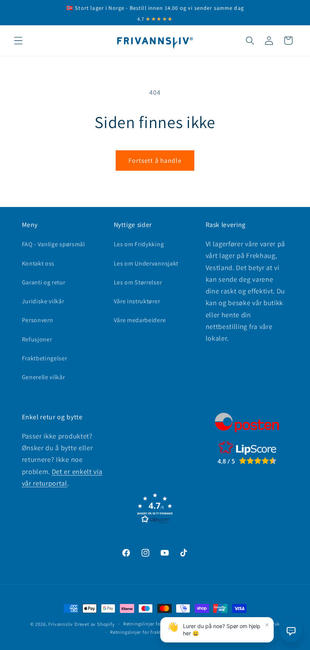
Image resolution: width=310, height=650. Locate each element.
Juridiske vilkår (43, 301)
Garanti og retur (43, 282)
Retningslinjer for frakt (135, 632)
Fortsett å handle (155, 160)
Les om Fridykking (139, 244)
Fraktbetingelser (44, 358)
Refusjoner (37, 339)
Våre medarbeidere (140, 320)
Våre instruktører (137, 301)
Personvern (37, 320)
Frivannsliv (60, 624)
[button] (18, 40)
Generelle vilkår (43, 377)
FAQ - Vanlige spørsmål (53, 244)
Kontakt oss (38, 263)
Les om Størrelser (138, 282)
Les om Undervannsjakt (146, 263)
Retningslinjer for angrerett (153, 624)
